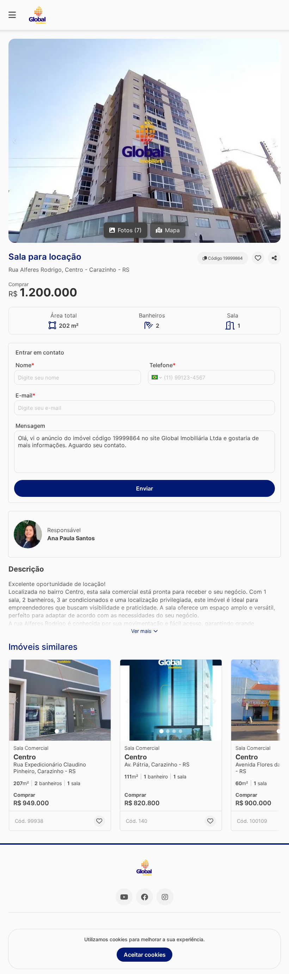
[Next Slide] (275, 141)
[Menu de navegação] (12, 15)
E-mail (25, 395)
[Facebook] (144, 896)
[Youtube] (124, 896)
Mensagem (30, 425)
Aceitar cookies (145, 954)
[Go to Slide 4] (180, 731)
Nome (25, 365)
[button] (144, 141)
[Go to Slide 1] (57, 731)
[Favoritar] (258, 258)
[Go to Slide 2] (63, 731)
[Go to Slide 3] (174, 731)
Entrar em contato (40, 352)
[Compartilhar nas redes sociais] (274, 258)
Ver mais (141, 631)
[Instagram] (164, 896)
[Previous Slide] (14, 141)
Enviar (144, 488)
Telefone (162, 365)
